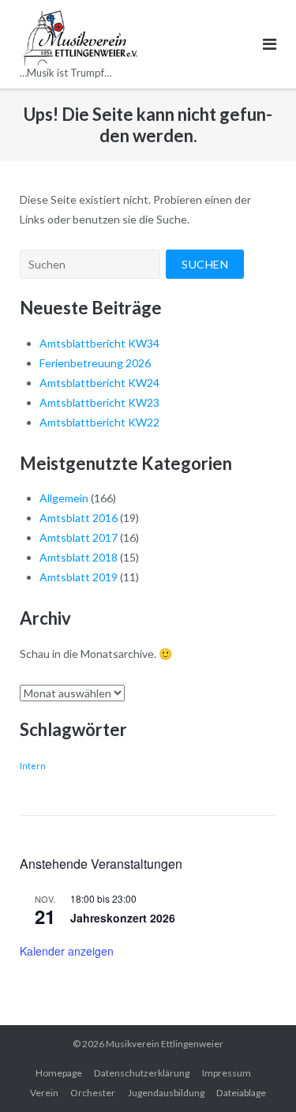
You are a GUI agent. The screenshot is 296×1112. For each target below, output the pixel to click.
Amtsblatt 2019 (78, 577)
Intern (33, 766)
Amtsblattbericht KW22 (99, 422)
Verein (44, 1093)
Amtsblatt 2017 (78, 537)
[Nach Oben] (257, 1074)
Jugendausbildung (166, 1093)
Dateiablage (241, 1093)
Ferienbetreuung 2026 (95, 363)
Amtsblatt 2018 (78, 557)
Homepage (59, 1073)
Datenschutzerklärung (141, 1073)
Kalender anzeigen (67, 951)
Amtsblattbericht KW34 (99, 343)
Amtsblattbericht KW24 (99, 382)
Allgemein (63, 498)
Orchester (92, 1093)
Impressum (226, 1073)
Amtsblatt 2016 (78, 517)
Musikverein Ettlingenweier (164, 1044)
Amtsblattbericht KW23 (99, 402)
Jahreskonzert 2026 (122, 918)
